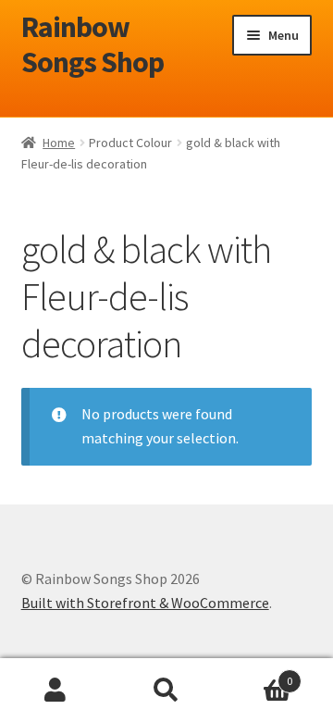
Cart (257, 674)
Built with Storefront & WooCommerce (145, 602)
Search (166, 690)
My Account (55, 690)
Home (59, 142)
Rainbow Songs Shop (92, 44)
